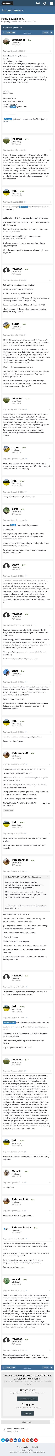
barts (15, 508)
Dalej (46, 33)
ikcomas (17, 138)
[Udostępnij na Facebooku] (7, 1440)
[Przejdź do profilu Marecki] (6, 1173)
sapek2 (16, 1279)
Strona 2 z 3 (27, 33)
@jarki (13, 107)
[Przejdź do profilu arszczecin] (6, 41)
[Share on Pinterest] (36, 1440)
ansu (15, 670)
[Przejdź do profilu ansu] (6, 672)
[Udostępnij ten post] (50, 51)
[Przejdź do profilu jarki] (6, 192)
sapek (15, 564)
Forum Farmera (12, 10)
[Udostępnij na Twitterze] (3, 1440)
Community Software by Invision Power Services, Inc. (27, 1452)
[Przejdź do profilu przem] (6, 325)
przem (15, 323)
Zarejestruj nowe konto (27, 1399)
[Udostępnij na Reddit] (23, 1440)
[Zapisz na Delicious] (19, 1440)
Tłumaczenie (22, 1447)
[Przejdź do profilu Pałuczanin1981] (6, 1229)
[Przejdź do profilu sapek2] (6, 1281)
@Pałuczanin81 (9, 1022)
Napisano (13, 51)
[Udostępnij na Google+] (11, 1440)
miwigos (17, 269)
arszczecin (18, 39)
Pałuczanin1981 (21, 1227)
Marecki (18, 21)
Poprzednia (11, 33)
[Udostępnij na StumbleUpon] (27, 1440)
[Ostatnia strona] (51, 32)
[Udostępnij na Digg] (15, 1440)
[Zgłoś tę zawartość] (25, 51)
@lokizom (7, 119)
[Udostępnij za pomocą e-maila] (32, 1440)
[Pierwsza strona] (3, 32)
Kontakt (35, 1447)
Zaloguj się (27, 1413)
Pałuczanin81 (20, 753)
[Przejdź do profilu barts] (6, 510)
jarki (14, 190)
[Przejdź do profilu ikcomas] (6, 140)
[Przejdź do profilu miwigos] (6, 270)
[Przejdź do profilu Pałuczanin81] (6, 755)
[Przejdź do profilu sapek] (6, 566)
